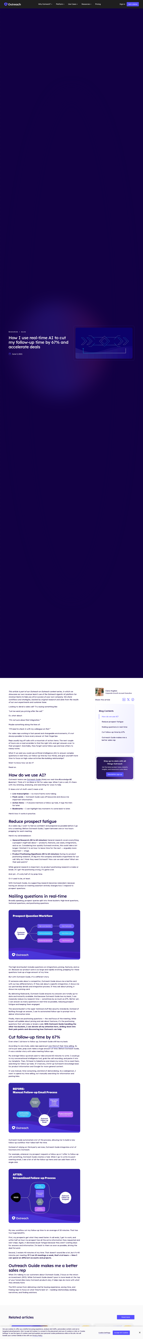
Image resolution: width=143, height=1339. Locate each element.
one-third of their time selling (61, 1046)
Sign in (122, 4)
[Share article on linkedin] (124, 700)
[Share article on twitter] (128, 700)
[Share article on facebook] (132, 700)
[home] (12, 4)
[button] (45, 4)
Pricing (98, 4)
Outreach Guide (34, 779)
